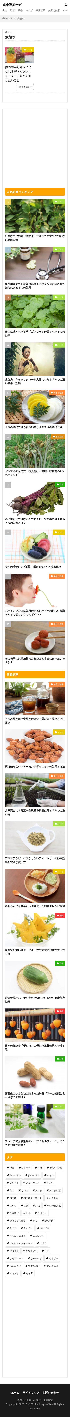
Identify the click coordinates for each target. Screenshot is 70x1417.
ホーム (15, 1392)
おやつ (13, 1205)
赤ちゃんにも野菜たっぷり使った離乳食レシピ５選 (35, 906)
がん (35, 1220)
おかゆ (13, 1197)
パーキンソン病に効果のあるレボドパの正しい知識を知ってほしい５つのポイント (35, 612)
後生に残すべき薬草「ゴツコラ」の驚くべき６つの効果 (35, 333)
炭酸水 (20, 18)
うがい (50, 1182)
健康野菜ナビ (12, 5)
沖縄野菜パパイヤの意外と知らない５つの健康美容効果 (35, 999)
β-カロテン (15, 1175)
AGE (12, 1167)
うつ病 (24, 1190)
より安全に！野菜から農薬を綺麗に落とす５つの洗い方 (35, 812)
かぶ (28, 1213)
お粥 (26, 1205)
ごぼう (43, 1243)
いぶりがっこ (33, 1182)
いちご (50, 1175)
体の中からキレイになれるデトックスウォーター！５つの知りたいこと (18, 73)
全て (4, 10)
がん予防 (49, 1220)
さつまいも (31, 1250)
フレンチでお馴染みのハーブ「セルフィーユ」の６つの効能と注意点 (35, 1143)
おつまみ (53, 1197)
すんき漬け (52, 1265)
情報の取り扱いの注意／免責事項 (35, 1400)
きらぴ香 (44, 1228)
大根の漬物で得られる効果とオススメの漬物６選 (33, 427)
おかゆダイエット (33, 1197)
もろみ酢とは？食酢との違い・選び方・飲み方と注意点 (35, 720)
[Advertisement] (50, 57)
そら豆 (29, 1273)
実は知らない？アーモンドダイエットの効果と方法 (35, 766)
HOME (9, 18)
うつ (12, 1190)
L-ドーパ (25, 1167)
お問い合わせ (50, 1392)
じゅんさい (15, 1265)
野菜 (12, 10)
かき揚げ (14, 1213)
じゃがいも (36, 1258)
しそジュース (16, 1258)
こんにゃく (38, 1235)
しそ (46, 1250)
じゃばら (53, 1258)
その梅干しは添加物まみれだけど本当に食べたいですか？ (35, 660)
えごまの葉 (55, 1190)
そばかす (14, 1273)
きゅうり (28, 1228)
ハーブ (66, 10)
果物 (20, 10)
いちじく (14, 1182)
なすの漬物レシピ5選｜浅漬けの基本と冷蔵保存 (33, 566)
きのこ (13, 1228)
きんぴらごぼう (18, 1235)
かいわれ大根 (54, 1205)
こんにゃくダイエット (21, 1243)
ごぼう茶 (14, 1250)
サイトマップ (31, 1392)
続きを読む (24, 87)
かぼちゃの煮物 (18, 1220)
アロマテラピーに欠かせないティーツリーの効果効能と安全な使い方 (35, 860)
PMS (39, 1167)
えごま (38, 1190)
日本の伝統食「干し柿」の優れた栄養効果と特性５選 (35, 1047)
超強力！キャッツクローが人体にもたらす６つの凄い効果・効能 (35, 381)
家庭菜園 (40, 10)
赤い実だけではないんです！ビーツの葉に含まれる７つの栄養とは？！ (35, 520)
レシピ (29, 10)
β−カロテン (34, 1175)
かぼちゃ (42, 1213)
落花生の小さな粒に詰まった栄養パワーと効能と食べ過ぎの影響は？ (35, 1095)
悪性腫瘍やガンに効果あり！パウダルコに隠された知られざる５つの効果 (35, 285)
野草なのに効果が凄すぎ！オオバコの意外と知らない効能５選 (35, 238)
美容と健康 (54, 10)
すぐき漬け (34, 1265)
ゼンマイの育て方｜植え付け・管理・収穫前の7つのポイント (34, 473)
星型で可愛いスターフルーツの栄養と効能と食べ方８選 (35, 951)
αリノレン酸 (55, 1167)
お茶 (37, 1205)
